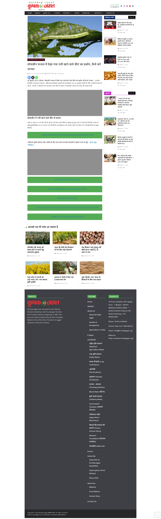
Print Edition (94, 491)
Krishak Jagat (60, 73)
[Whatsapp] (36, 77)
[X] (32, 77)
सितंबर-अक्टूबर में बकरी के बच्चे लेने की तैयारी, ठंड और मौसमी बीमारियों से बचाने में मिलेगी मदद (125, 140)
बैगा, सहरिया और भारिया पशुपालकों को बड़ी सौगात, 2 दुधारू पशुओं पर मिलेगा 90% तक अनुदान (126, 159)
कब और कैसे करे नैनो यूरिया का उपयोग (67, 179)
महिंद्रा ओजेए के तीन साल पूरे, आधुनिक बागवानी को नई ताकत (126, 25)
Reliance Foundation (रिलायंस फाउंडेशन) (97, 438)
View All (131, 17)
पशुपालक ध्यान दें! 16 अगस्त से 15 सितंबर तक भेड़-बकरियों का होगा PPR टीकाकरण (126, 122)
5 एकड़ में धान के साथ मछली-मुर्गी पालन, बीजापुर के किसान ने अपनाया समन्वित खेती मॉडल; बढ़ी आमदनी (125, 103)
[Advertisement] (64, 103)
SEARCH (37, 13)
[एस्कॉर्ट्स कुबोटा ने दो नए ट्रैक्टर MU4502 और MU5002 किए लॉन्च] (110, 62)
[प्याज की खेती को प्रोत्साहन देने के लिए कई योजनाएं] (65, 232)
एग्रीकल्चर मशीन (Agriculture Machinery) (94, 417)
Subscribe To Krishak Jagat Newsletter (94, 463)
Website (92, 487)
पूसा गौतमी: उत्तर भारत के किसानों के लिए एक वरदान (92, 278)
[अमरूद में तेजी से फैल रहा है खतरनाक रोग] (65, 262)
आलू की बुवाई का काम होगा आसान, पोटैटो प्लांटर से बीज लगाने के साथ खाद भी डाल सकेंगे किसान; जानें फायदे (125, 77)
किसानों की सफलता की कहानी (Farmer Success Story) (97, 428)
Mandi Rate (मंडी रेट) (97, 391)
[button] (51, 13)
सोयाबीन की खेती (50, 73)
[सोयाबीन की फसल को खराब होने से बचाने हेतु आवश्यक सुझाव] (38, 232)
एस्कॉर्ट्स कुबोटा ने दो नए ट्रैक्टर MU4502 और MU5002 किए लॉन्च (124, 59)
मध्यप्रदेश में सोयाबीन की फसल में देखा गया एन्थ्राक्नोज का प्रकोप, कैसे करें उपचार (67, 135)
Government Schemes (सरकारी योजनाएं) (96, 407)
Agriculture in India (97, 330)
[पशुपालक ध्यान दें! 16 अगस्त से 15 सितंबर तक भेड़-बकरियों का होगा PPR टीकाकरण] (110, 125)
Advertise (97, 13)
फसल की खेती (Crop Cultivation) (36, 59)
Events (77, 13)
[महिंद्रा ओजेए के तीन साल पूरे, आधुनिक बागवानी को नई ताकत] (110, 28)
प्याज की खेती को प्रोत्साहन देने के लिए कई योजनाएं (64, 248)
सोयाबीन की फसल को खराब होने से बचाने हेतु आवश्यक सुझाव (35, 250)
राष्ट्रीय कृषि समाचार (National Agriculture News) (96, 346)
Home (30, 13)
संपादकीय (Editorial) (97, 446)
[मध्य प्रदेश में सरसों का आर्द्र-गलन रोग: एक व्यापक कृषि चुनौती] (38, 262)
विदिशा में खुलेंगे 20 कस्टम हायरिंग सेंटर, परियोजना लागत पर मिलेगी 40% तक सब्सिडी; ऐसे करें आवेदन (125, 42)
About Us (46, 13)
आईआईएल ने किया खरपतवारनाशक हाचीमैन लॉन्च (67, 216)
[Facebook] (29, 77)
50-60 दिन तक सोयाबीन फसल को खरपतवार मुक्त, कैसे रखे (67, 189)
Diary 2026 (93, 478)
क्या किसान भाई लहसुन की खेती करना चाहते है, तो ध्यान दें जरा (91, 250)
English (112, 5)
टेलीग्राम (31, 145)
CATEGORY (66, 13)
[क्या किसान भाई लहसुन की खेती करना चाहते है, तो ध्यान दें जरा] (92, 232)
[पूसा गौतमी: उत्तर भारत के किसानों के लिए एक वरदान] (92, 262)
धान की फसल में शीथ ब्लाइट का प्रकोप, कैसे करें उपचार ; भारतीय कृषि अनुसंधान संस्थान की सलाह (67, 207)
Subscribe (85, 13)
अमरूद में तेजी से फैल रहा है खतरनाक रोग (64, 278)
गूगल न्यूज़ (93, 142)
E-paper (57, 13)
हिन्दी (117, 5)
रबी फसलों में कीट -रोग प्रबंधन (67, 198)
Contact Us (110, 13)
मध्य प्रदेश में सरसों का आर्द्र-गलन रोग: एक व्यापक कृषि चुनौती (37, 280)
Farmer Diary (94, 496)
